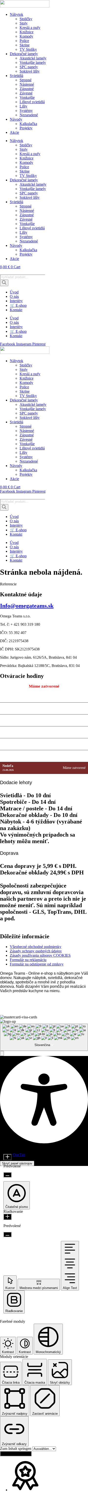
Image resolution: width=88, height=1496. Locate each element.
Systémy (26, 110)
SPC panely (29, 67)
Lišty (23, 106)
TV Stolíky (28, 49)
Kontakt (16, 310)
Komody (26, 36)
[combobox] (44, 1037)
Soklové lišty (30, 71)
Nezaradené (29, 115)
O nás (14, 296)
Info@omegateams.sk (27, 606)
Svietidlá (16, 76)
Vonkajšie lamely (33, 62)
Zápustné (27, 89)
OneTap (19, 1155)
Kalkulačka (28, 124)
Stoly (24, 23)
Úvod (14, 292)
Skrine (25, 45)
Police (24, 41)
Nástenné (27, 84)
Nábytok (16, 14)
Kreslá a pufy (30, 27)
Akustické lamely (33, 58)
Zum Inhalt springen (16, 1448)
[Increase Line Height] (7, 1217)
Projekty (26, 128)
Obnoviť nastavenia (16, 1453)
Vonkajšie (27, 97)
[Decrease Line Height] (7, 1234)
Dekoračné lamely (24, 54)
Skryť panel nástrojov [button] (17, 1163)
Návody (16, 119)
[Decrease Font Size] (7, 1174)
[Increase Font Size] (7, 1157)
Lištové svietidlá (32, 102)
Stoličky (26, 19)
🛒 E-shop (18, 305)
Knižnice (26, 32)
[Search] (4, 283)
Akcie (14, 132)
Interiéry (16, 301)
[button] (2, 1053)
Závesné (26, 93)
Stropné (26, 80)
